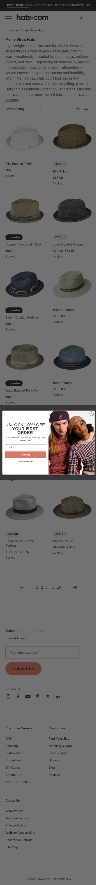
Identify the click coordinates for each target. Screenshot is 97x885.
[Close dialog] (90, 413)
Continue (23, 454)
